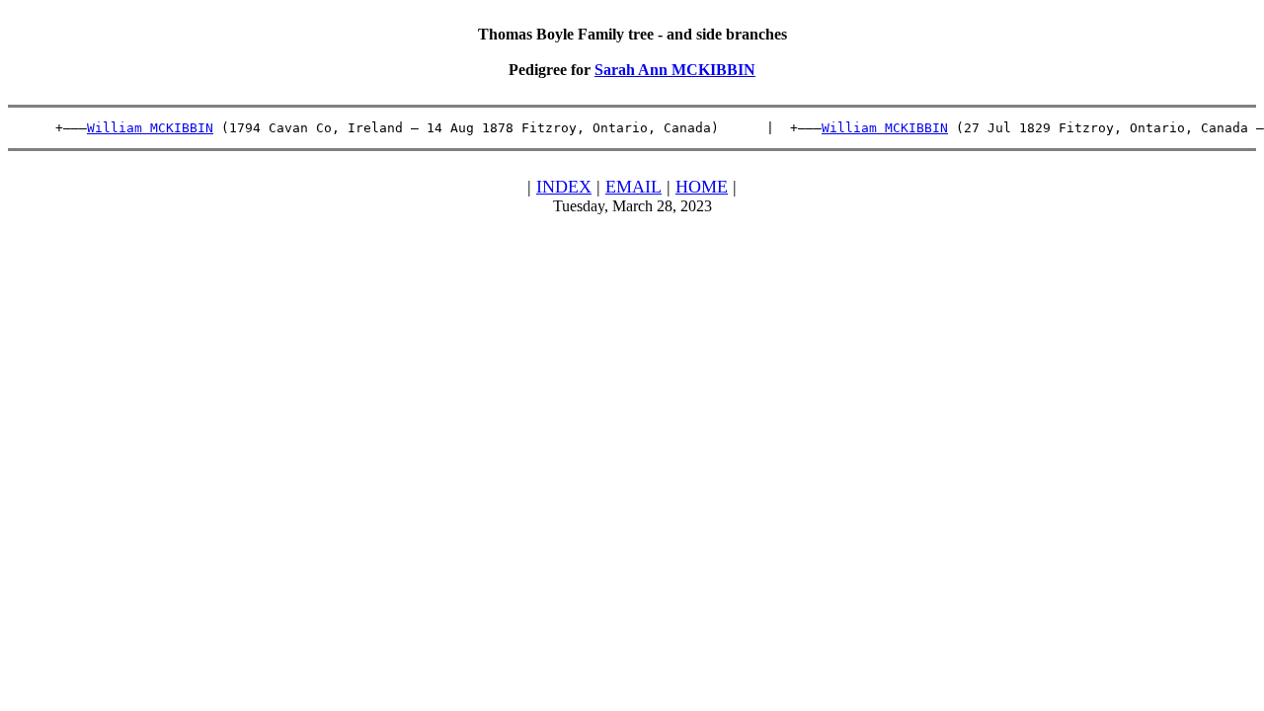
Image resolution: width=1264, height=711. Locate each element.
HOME (701, 187)
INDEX (564, 187)
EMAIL (633, 187)
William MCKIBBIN (150, 127)
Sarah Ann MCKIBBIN (674, 69)
